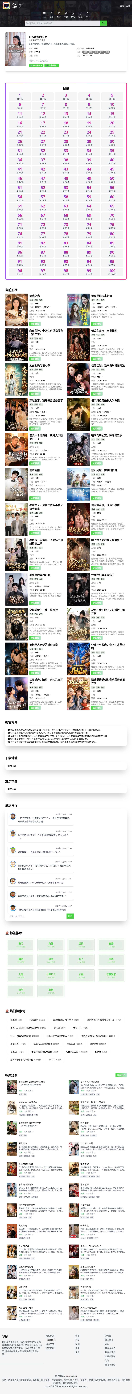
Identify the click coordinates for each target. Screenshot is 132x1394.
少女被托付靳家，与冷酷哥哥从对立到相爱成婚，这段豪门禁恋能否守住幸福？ (45, 490)
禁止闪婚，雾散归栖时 (104, 470)
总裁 (40, 579)
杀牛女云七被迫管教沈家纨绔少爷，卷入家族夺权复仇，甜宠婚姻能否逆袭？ (45, 458)
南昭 (37, 481)
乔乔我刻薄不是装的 (102, 575)
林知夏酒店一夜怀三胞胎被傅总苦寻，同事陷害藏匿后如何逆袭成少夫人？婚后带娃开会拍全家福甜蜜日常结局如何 (45, 666)
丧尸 (40, 338)
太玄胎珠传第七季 (39, 365)
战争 (77, 1340)
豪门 (98, 300)
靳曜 (43, 481)
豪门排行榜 (110, 1364)
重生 (36, 513)
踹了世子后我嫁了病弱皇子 (106, 540)
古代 (93, 335)
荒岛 (36, 338)
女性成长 (93, 1135)
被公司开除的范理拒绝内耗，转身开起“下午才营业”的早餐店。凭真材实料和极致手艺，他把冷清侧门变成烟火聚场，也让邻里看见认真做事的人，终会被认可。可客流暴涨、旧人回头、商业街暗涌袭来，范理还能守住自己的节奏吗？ (107, 668)
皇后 (43, 412)
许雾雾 (100, 481)
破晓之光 (34, 296)
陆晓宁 (38, 307)
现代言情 (84, 1094)
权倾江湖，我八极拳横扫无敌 (108, 365)
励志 (102, 52)
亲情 (94, 1115)
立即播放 (35, 323)
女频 (107, 1360)
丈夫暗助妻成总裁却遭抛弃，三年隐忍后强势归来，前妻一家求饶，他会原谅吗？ (45, 594)
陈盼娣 (46, 307)
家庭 (107, 52)
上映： (31, 55)
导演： (31, 48)
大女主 (83, 1238)
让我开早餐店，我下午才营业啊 (108, 646)
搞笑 (77, 1348)
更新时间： (81, 48)
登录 (122, 5)
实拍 (25, 1094)
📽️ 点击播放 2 (51, 65)
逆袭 (85, 52)
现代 (102, 652)
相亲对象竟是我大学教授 (105, 400)
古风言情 (22, 1320)
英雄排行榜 (110, 1348)
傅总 (45, 656)
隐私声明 (50, 1348)
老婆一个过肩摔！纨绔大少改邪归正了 (46, 437)
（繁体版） (51, 1340)
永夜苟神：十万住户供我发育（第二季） (46, 332)
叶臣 (37, 412)
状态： (31, 52)
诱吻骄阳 (34, 470)
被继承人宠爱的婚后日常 (43, 645)
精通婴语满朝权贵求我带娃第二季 (108, 681)
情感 (31, 300)
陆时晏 (46, 694)
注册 (128, 5)
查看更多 (121, 1075)
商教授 (106, 412)
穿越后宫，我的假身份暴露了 (46, 400)
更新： (32, 310)
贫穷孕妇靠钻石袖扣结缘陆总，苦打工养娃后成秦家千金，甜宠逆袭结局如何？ (45, 703)
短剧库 (108, 1335)
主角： (32, 307)
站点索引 (109, 1340)
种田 (98, 617)
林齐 (99, 377)
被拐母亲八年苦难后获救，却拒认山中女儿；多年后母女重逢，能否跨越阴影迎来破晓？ (45, 317)
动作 (102, 370)
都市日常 (27, 1197)
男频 (107, 1344)
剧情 (102, 335)
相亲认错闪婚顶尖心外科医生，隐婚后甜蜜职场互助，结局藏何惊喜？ (107, 490)
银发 (87, 1300)
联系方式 (50, 1344)
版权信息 (50, 1335)
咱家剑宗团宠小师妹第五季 (106, 435)
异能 (93, 687)
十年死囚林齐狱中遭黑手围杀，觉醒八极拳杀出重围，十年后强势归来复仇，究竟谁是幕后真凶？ (107, 386)
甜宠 (102, 405)
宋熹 (99, 412)
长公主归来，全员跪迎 (104, 330)
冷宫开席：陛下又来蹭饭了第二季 (108, 611)
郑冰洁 (46, 586)
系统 (93, 579)
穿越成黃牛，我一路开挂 (43, 610)
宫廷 (40, 405)
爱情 (96, 52)
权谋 (98, 335)
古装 (36, 405)
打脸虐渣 (92, 1094)
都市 (91, 52)
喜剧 (98, 509)
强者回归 (84, 1176)
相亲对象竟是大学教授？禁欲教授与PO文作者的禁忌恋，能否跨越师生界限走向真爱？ (107, 421)
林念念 (38, 694)
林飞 (107, 307)
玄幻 (36, 370)
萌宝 (93, 439)
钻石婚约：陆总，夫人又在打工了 (46, 681)
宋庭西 (108, 481)
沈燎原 (44, 450)
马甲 (98, 1094)
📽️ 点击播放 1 (36, 65)
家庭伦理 (30, 1115)
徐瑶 (113, 307)
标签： (79, 52)
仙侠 (40, 370)
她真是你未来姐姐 (101, 296)
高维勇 (38, 586)
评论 (70, 916)
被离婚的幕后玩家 (39, 575)
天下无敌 (92, 1176)
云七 (37, 450)
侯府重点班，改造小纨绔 (105, 505)
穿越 (31, 338)
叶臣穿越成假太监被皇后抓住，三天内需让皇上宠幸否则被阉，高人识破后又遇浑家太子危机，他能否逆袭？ (45, 421)
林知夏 (38, 656)
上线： (79, 55)
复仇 (102, 300)
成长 (40, 300)
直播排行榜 (110, 1356)
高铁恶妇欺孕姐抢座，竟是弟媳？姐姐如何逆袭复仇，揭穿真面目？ (107, 315)
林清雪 (100, 307)
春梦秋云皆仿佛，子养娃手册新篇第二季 (46, 541)
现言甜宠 (22, 1115)
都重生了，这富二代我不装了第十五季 (46, 507)
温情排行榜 (110, 1352)
